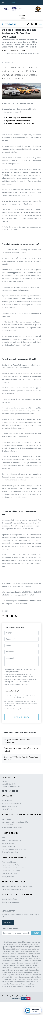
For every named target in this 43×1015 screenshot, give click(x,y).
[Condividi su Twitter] (7, 615)
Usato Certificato (8, 846)
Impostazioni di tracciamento (31, 996)
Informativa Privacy (19, 694)
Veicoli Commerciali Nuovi (12, 828)
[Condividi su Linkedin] (11, 615)
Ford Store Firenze (9, 862)
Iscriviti (8, 922)
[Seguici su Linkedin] (17, 791)
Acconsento (11, 709)
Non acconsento (25, 709)
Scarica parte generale (10, 902)
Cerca (36, 933)
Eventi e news (13, 51)
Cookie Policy (6, 996)
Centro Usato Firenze (10, 873)
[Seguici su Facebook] (3, 791)
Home (4, 51)
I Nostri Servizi (7, 809)
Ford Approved (7, 825)
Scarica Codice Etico (9, 899)
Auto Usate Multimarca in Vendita (15, 822)
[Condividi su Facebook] (3, 615)
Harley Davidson (8, 843)
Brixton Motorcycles (10, 852)
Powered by (16, 998)
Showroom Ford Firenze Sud (13, 868)
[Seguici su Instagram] (10, 791)
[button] (21, 691)
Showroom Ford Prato (10, 865)
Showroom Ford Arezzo (11, 871)
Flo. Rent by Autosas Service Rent (15, 849)
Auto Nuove (6, 819)
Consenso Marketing (11, 691)
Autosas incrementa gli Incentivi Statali (17, 886)
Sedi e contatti (7, 800)
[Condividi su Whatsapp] (15, 615)
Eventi (23, 51)
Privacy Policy (16, 996)
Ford (3, 837)
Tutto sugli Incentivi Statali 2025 (14, 889)
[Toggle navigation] (40, 24)
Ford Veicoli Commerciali (11, 840)
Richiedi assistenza (9, 806)
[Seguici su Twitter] (6, 791)
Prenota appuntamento (11, 803)
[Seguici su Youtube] (13, 791)
